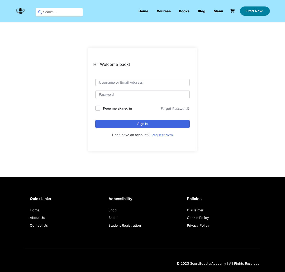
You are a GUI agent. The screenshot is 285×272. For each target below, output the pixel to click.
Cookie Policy (198, 218)
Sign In (142, 124)
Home (143, 11)
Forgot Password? (175, 108)
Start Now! (254, 11)
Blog (201, 11)
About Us (37, 218)
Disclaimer (195, 210)
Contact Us (39, 225)
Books (184, 11)
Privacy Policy (198, 225)
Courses (164, 11)
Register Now (162, 135)
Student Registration (124, 225)
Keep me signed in (117, 108)
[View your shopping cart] (233, 11)
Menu (218, 11)
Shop (112, 210)
